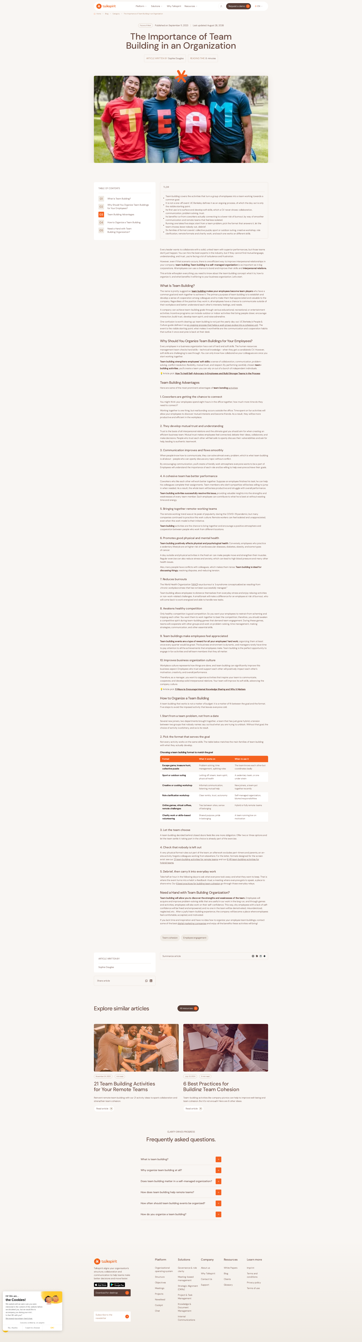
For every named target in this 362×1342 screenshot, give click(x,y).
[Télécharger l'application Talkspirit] (112, 1284)
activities (233, 387)
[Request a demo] (238, 6)
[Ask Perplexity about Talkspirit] (260, 956)
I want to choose (32, 1328)
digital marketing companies (192, 923)
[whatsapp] (146, 981)
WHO (194, 584)
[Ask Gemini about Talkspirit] (264, 956)
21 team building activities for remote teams (196, 859)
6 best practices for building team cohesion (198, 883)
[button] (142, 6)
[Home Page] (106, 6)
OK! (52, 1328)
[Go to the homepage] (105, 1261)
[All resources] (188, 1008)
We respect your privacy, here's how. (19, 1319)
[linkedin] (151, 981)
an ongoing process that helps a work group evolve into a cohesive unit (222, 325)
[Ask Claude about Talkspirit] (257, 956)
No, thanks (13, 1328)
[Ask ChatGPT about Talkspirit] (253, 956)
